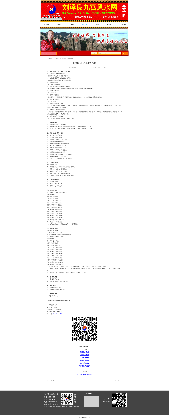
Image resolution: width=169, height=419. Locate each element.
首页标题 (50, 58)
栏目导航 (48, 53)
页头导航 (57, 58)
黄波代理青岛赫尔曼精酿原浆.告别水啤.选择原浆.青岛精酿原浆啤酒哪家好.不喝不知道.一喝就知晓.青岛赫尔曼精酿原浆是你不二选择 (99, 17)
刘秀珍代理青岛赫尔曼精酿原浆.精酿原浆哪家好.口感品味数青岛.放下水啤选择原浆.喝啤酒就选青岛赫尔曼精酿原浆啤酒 (71, 17)
